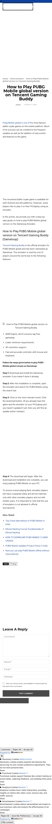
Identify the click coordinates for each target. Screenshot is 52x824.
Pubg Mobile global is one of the (18, 122)
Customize (5, 749)
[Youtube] (33, 724)
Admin (18, 105)
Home (5, 78)
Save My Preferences (21, 816)
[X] (11, 112)
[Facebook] (5, 112)
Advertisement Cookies (12, 801)
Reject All (17, 749)
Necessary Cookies (10, 759)
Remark (22, 773)
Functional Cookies (10, 773)
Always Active (26, 759)
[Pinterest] (17, 112)
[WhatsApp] (23, 112)
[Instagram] (15, 724)
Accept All (28, 749)
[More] (30, 112)
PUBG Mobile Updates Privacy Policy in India (26, 545)
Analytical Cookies (10, 787)
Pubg (13, 563)
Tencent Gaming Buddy (14, 245)
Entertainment (17, 78)
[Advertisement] (26, 48)
